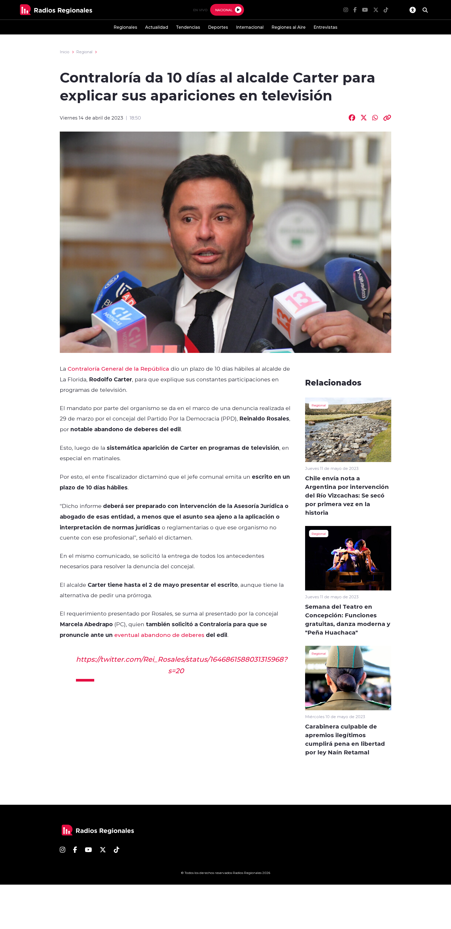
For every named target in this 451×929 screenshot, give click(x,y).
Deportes (218, 27)
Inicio (64, 52)
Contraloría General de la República (118, 368)
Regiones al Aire (288, 27)
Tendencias (188, 27)
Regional (84, 52)
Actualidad (156, 27)
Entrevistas (325, 27)
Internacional (250, 27)
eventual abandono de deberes (159, 634)
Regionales (125, 27)
